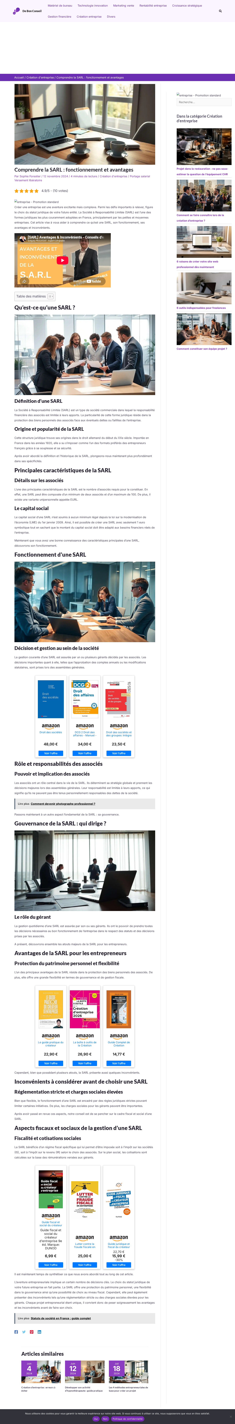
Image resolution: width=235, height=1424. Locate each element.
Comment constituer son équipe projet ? (202, 348)
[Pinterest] (31, 1332)
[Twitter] (24, 1332)
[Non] (230, 1416)
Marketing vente (123, 5)
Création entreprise (89, 16)
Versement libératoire (28, 180)
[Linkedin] (39, 1332)
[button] (220, 11)
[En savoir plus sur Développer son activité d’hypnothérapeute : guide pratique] (84, 1371)
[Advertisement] (117, 48)
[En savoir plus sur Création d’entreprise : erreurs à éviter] (41, 1371)
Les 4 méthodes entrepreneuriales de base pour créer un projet (128, 1389)
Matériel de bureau (60, 5)
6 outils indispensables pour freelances (201, 308)
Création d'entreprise (113, 176)
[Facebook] (16, 1332)
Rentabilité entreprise (153, 5)
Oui (96, 1418)
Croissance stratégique (187, 5)
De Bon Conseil (32, 11)
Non (105, 1418)
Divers (111, 16)
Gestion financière (59, 16)
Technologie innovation (93, 5)
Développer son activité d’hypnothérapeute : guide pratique (84, 1389)
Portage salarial (140, 176)
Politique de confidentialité (128, 1418)
